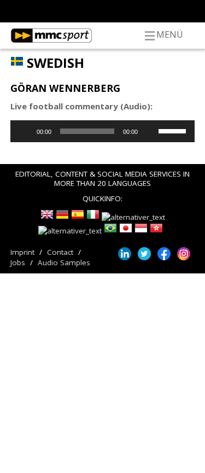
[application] (102, 131)
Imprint (22, 252)
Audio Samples (64, 262)
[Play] (24, 131)
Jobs (17, 262)
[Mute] (149, 131)
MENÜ (169, 34)
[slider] (174, 130)
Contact (60, 252)
